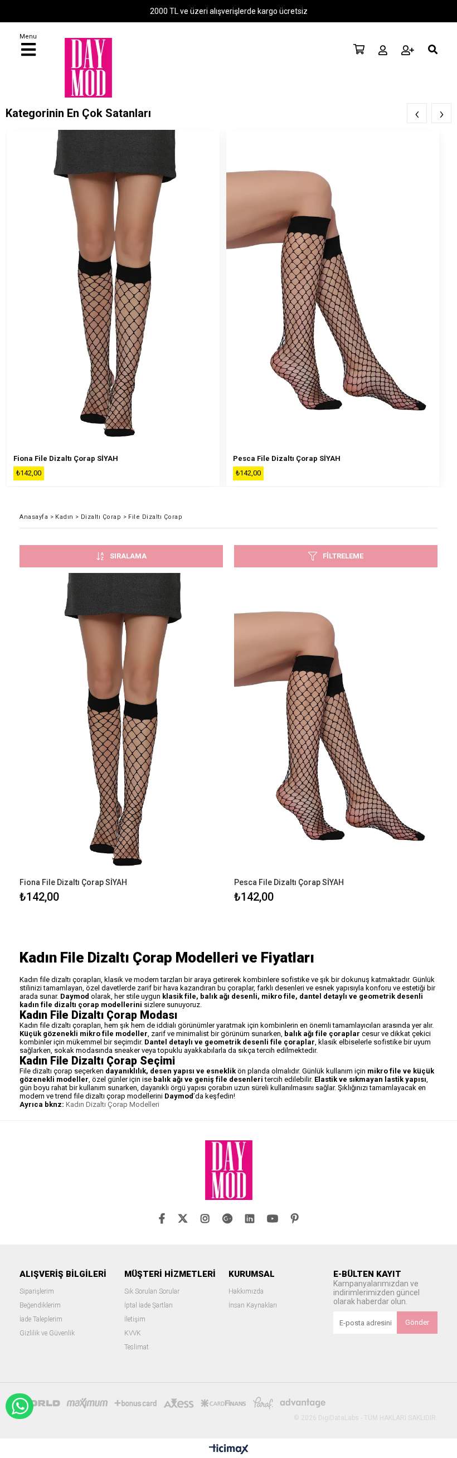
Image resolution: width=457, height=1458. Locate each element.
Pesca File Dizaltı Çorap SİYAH (287, 459)
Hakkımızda (246, 1291)
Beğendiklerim (40, 1305)
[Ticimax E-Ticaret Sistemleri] (229, 1449)
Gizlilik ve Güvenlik (47, 1333)
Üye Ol (407, 50)
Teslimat (136, 1347)
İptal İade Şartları (148, 1305)
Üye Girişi (382, 50)
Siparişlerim (37, 1291)
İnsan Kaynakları (253, 1305)
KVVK (132, 1333)
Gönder (417, 1322)
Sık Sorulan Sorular (151, 1291)
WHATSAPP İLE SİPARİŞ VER (19, 1406)
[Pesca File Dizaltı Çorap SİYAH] (335, 725)
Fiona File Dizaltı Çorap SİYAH (65, 459)
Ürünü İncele (172, 740)
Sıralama (128, 556)
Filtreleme (343, 556)
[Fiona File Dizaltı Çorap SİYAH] (121, 725)
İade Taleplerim (41, 1319)
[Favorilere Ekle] (121, 740)
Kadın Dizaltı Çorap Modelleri (112, 1104)
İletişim (134, 1319)
